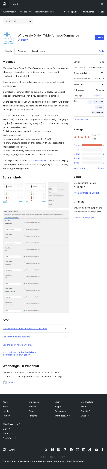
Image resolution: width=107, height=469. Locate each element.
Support (58, 406)
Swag (85, 415)
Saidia (101, 51)
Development (38, 51)
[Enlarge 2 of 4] (42, 185)
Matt (6, 429)
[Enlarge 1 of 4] (19, 185)
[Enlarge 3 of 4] (65, 185)
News (5, 406)
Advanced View (81, 119)
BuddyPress (10, 438)
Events (84, 406)
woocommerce (97, 112)
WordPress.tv (62, 415)
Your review (79, 168)
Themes (32, 406)
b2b (89, 102)
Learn (57, 402)
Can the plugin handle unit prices (18, 345)
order (101, 102)
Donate (86, 411)
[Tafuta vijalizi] (30, 21)
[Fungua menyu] (103, 4)
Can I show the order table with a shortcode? (25, 328)
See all (101, 168)
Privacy (6, 415)
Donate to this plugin (84, 217)
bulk (95, 102)
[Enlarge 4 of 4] (65, 213)
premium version (40, 160)
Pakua (100, 38)
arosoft (24, 39)
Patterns (33, 415)
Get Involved (87, 402)
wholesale (99, 107)
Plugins (32, 411)
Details (8, 51)
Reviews (22, 51)
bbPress (8, 433)
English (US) (99, 96)
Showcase (34, 402)
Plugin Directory (9, 12)
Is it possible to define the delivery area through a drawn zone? (19, 353)
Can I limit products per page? (17, 337)
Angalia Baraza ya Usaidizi (86, 192)
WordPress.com (11, 424)
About (5, 402)
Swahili (12, 449)
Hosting (6, 411)
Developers (60, 411)
